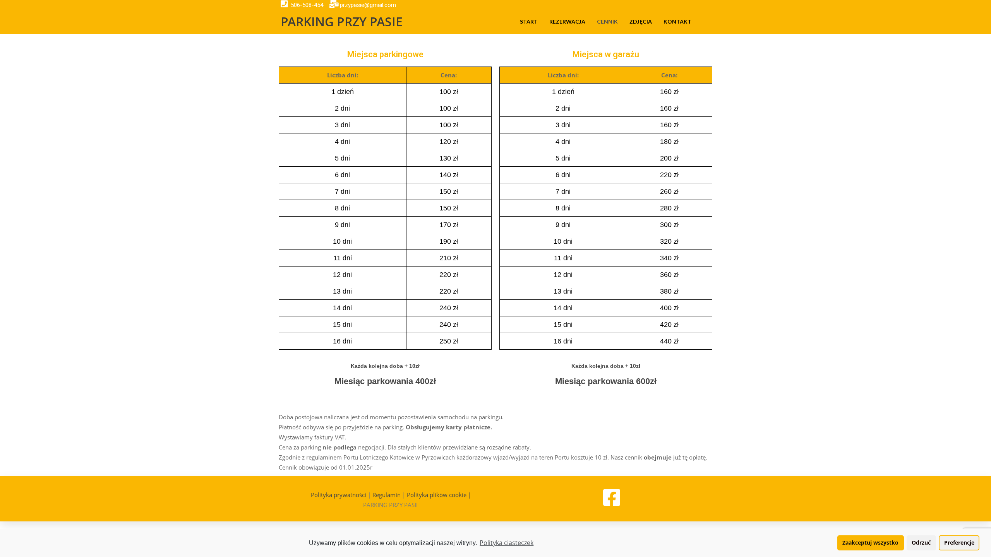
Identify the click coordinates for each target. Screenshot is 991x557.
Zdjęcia (640, 21)
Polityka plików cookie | (439, 495)
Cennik (607, 21)
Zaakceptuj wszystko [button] (870, 542)
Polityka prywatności (338, 495)
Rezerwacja (567, 21)
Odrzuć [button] (921, 542)
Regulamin (386, 495)
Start (529, 21)
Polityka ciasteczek (506, 542)
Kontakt (677, 21)
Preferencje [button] (959, 542)
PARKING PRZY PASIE (342, 21)
